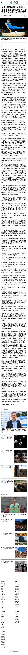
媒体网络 (3, 597)
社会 (2, 596)
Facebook (17, 614)
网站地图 (3, 644)
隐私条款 (3, 641)
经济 (2, 588)
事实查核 (3, 606)
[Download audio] (25, 46)
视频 (2, 607)
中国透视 (17, 601)
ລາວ (2, 619)
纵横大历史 (17, 606)
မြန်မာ (2, 616)
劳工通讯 (17, 591)
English (2, 627)
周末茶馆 (17, 604)
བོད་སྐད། (2, 622)
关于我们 (3, 633)
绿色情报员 (17, 593)
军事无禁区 (17, 589)
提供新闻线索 (17, 622)
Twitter (16, 616)
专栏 (2, 601)
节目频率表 (17, 619)
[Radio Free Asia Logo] (14, 2)
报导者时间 (17, 584)
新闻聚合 (17, 617)
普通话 (2, 613)
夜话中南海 (17, 599)
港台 (2, 591)
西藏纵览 (17, 597)
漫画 (2, 604)
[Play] (3, 46)
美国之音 (3, 647)
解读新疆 (17, 586)
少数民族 (3, 599)
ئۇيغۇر (2, 624)
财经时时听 (17, 588)
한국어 (2, 617)
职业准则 (3, 639)
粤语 (2, 614)
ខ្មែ (1, 621)
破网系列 (3, 637)
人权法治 (3, 594)
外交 (2, 586)
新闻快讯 (3, 583)
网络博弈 (17, 594)
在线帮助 (3, 634)
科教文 (2, 593)
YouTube (17, 613)
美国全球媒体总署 (4, 645)
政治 (2, 589)
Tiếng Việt (3, 626)
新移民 (16, 596)
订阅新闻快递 (17, 621)
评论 (2, 602)
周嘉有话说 (17, 602)
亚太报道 (3, 584)
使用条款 (3, 642)
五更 (16, 583)
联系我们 (3, 636)
